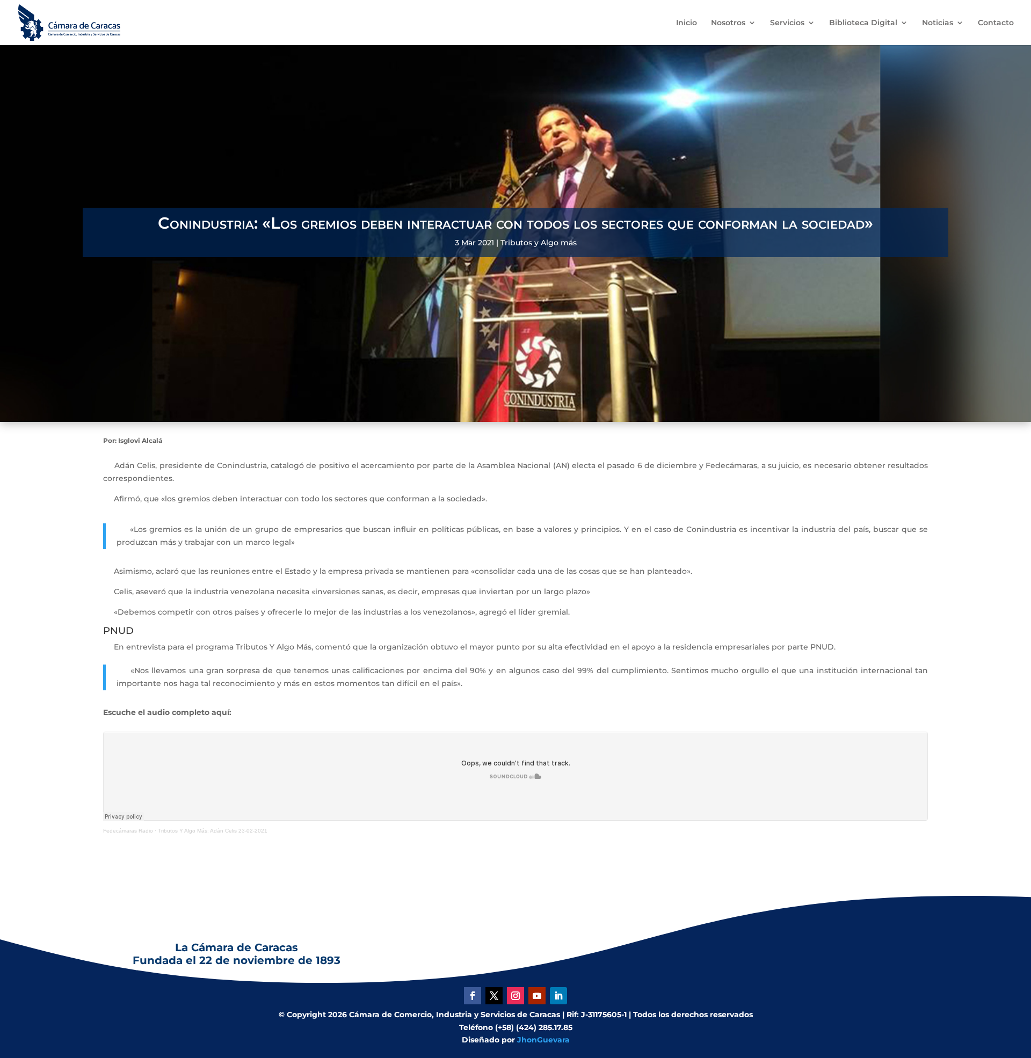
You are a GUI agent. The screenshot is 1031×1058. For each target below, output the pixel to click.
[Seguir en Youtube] (537, 995)
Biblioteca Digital (863, 23)
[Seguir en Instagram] (515, 995)
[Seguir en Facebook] (472, 995)
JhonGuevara (543, 1040)
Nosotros (728, 23)
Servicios (787, 23)
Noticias (937, 23)
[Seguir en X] (494, 995)
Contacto (996, 23)
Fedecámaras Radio (128, 831)
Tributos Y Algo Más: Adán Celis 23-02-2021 (212, 831)
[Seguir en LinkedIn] (558, 995)
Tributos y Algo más (538, 242)
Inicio (686, 23)
